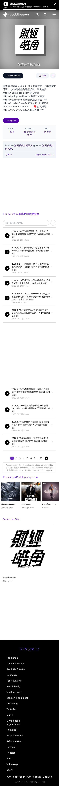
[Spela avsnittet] (7, 235)
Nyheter (10, 752)
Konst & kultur (13, 680)
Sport (9, 769)
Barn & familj (13, 686)
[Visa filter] (53, 223)
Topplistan (12, 657)
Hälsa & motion (14, 735)
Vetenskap (12, 764)
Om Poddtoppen (16, 776)
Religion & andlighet (17, 697)
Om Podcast (34, 776)
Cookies (47, 776)
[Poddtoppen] (16, 14)
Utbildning (12, 703)
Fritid (9, 758)
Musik (9, 715)
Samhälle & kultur (15, 669)
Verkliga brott (13, 692)
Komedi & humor (15, 663)
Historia (10, 747)
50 (41, 458)
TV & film (11, 709)
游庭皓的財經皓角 (23, 145)
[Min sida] (37, 15)
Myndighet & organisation (13, 722)
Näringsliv (11, 120)
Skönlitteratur (13, 741)
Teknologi (11, 729)
